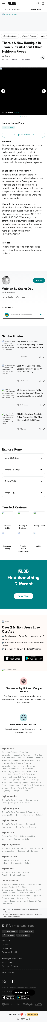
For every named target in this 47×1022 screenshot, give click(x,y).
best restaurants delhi (19, 839)
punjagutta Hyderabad (28, 851)
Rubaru (17, 112)
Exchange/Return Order (12, 958)
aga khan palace (9, 752)
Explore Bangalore (10, 808)
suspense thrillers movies (13, 884)
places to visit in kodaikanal (30, 815)
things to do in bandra (20, 803)
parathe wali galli (9, 836)
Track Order (7, 962)
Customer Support (10, 966)
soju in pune (16, 788)
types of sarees (24, 890)
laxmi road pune (15, 774)
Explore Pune (8, 748)
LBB (3, 909)
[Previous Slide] (3, 91)
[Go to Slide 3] (24, 116)
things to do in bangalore (13, 812)
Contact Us (7, 948)
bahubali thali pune (17, 777)
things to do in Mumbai (12, 800)
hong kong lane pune (19, 780)
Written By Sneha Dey (17, 289)
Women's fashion (20, 909)
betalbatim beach (18, 875)
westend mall (14, 769)
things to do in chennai (12, 824)
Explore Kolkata (9, 856)
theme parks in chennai (25, 827)
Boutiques (34, 909)
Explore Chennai (9, 820)
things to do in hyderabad (14, 848)
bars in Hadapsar (25, 758)
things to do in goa (11, 872)
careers (5, 944)
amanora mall (19, 766)
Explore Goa (8, 868)
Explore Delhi (8, 832)
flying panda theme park (20, 771)
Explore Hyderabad (11, 844)
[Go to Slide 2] (22, 116)
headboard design (18, 901)
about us (6, 940)
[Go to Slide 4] (26, 116)
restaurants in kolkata (21, 863)
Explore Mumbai (9, 796)
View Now (24, 596)
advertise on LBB (9, 952)
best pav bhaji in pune (18, 782)
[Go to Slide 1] (20, 116)
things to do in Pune (22, 791)
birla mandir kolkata (10, 860)
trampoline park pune (22, 755)
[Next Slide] (43, 91)
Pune (9, 909)
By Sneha (6, 56)
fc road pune (28, 760)
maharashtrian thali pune (20, 785)
